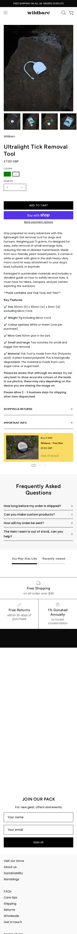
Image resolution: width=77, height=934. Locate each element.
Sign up (38, 842)
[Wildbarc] (38, 12)
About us (10, 867)
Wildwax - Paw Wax (52, 443)
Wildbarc (9, 136)
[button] (63, 12)
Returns (9, 910)
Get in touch (13, 922)
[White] (15, 174)
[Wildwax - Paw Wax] (22, 447)
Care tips (10, 897)
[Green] (7, 174)
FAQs (7, 891)
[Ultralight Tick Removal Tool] (12, 121)
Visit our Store (14, 861)
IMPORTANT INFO (15, 422)
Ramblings (11, 879)
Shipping (10, 903)
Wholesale (11, 916)
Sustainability (13, 873)
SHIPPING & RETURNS (18, 409)
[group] (38, 3)
